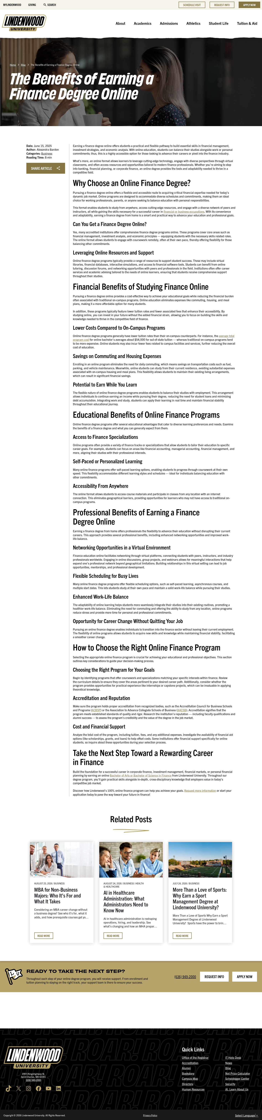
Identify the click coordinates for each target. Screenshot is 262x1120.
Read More (43, 935)
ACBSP (96, 710)
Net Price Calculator (237, 1073)
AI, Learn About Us (236, 1089)
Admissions (169, 23)
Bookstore (188, 1073)
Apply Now (249, 5)
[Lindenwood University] (24, 23)
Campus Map (190, 1078)
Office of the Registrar (195, 1057)
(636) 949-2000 (185, 976)
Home (13, 64)
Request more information (200, 790)
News (228, 1063)
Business (46, 153)
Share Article (41, 168)
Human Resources (193, 1089)
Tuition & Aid (247, 23)
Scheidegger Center (237, 1078)
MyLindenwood (12, 4)
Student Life (218, 23)
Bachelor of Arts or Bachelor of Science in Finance (140, 775)
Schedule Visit (192, 5)
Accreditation (190, 1063)
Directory (187, 1084)
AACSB (181, 710)
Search (51, 4)
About (120, 23)
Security (230, 1084)
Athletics (193, 23)
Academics (142, 23)
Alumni (186, 1068)
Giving (32, 4)
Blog (23, 64)
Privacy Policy (150, 1115)
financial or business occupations (184, 211)
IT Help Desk (233, 1057)
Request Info (222, 5)
